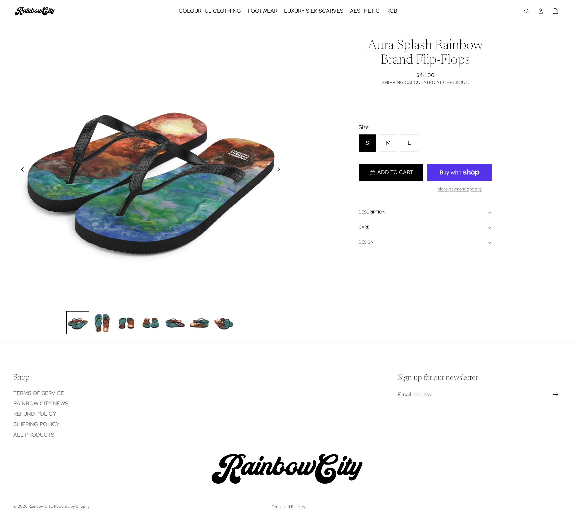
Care (364, 227)
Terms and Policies (288, 506)
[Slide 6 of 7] (199, 323)
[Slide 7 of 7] (224, 323)
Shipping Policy (36, 424)
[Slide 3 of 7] (126, 323)
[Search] (526, 11)
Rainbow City (40, 506)
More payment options (459, 189)
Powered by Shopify (72, 506)
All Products (33, 434)
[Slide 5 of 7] (175, 323)
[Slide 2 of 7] (102, 323)
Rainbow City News (40, 403)
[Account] (540, 11)
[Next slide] (280, 170)
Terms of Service (38, 393)
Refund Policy (34, 414)
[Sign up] (556, 395)
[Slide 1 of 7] (78, 323)
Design (366, 242)
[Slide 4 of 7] (151, 323)
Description (372, 212)
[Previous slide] (20, 170)
